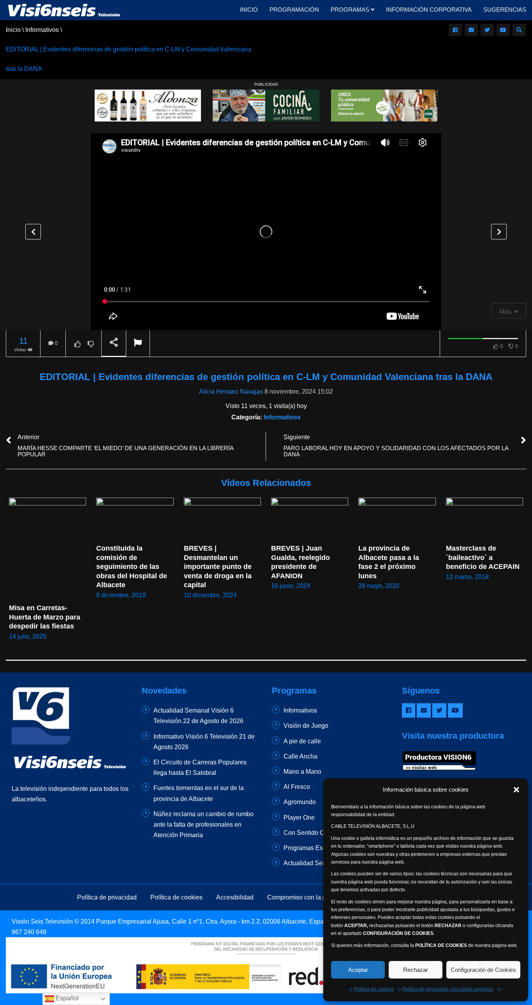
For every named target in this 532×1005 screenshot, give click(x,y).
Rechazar (415, 969)
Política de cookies (374, 989)
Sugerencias (504, 9)
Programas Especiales (315, 848)
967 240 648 (29, 932)
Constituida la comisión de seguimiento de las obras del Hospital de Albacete (132, 566)
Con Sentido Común (312, 832)
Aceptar (358, 969)
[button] (516, 790)
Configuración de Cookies (483, 969)
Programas (351, 9)
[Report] (138, 344)
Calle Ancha (300, 756)
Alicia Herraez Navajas (231, 391)
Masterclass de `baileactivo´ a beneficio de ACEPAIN (483, 557)
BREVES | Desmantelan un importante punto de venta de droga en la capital (219, 566)
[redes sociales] (455, 30)
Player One (299, 817)
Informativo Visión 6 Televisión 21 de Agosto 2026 (204, 741)
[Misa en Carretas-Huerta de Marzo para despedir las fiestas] (47, 549)
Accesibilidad (235, 897)
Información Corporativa (429, 9)
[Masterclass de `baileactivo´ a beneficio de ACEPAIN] (484, 519)
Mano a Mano (302, 771)
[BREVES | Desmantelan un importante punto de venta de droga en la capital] (222, 519)
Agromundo (300, 802)
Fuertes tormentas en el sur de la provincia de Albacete (198, 793)
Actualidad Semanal (312, 863)
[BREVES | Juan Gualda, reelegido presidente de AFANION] (309, 519)
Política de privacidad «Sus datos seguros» (448, 989)
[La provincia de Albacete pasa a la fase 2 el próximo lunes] (396, 519)
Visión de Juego (306, 725)
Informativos (282, 417)
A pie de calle (302, 741)
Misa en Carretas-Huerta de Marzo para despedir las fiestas (45, 617)
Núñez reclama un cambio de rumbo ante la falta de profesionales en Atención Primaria (203, 824)
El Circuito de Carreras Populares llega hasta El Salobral (200, 767)
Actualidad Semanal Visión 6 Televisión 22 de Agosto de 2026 (198, 715)
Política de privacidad (107, 897)
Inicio (249, 9)
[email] (471, 30)
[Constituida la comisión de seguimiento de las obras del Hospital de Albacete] (134, 519)
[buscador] (519, 30)
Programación (294, 9)
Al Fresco (297, 786)
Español (66, 998)
